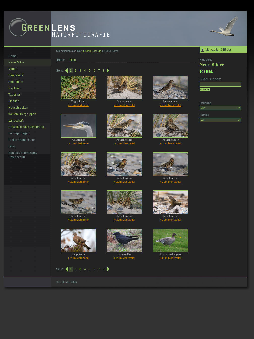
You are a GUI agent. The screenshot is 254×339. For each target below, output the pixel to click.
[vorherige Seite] (66, 70)
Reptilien (14, 88)
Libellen (13, 101)
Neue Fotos (16, 62)
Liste (72, 60)
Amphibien (15, 82)
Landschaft (15, 120)
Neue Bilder (212, 64)
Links (12, 146)
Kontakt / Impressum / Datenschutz (22, 155)
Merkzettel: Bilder (218, 49)
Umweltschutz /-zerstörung (26, 127)
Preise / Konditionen (22, 140)
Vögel (12, 69)
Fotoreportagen (18, 133)
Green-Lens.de (92, 50)
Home (12, 56)
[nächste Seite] (108, 70)
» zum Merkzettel (78, 105)
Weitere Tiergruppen (22, 114)
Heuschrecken (18, 107)
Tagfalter (14, 94)
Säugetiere (15, 75)
